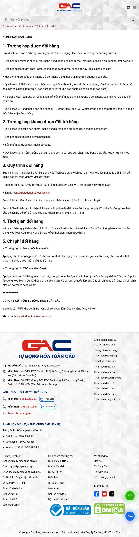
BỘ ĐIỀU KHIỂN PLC (58, 461)
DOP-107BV (50, 26)
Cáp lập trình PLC (57, 494)
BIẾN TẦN (53, 477)
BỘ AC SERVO (55, 472)
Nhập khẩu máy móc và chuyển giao (22, 472)
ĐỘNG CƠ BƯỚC (56, 483)
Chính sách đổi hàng (104, 388)
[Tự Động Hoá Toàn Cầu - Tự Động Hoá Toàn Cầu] (69, 7)
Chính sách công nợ (104, 372)
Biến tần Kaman (25, 26)
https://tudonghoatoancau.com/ (32, 316)
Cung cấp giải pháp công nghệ (18, 466)
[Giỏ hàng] (128, 7)
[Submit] (132, 19)
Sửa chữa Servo (11, 504)
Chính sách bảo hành (105, 366)
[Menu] (134, 7)
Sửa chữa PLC (10, 494)
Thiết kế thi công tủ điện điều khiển (20, 477)
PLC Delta (38, 26)
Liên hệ (98, 461)
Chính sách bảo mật (104, 383)
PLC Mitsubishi (9, 26)
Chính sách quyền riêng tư (108, 377)
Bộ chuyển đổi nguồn (59, 499)
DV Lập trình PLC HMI (14, 483)
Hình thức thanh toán (105, 361)
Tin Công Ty (100, 466)
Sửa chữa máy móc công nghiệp (20, 461)
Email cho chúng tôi (19, 413)
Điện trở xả (53, 488)
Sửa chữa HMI (10, 499)
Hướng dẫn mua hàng (105, 350)
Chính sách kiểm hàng (105, 394)
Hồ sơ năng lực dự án (105, 477)
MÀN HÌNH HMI (56, 466)
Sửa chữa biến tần (12, 488)
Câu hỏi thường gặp (104, 344)
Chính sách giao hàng (105, 355)
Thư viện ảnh (101, 472)
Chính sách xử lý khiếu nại (107, 399)
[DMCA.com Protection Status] (109, 508)
